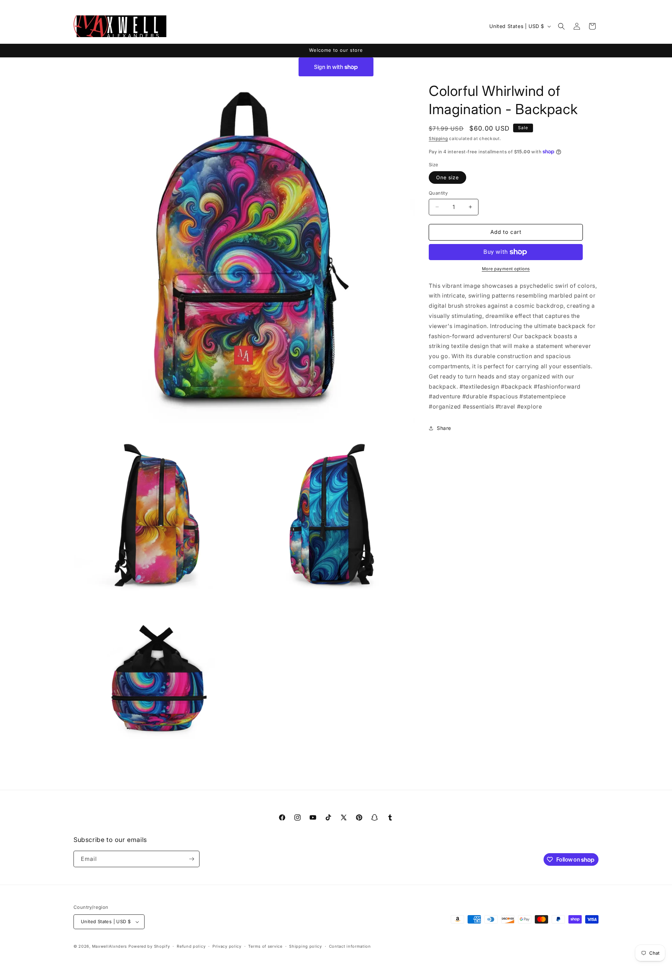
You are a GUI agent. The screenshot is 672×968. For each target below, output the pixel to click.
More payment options (506, 268)
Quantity (438, 193)
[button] (561, 26)
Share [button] (444, 428)
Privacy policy (226, 946)
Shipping (438, 138)
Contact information (350, 946)
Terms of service (265, 946)
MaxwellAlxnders (109, 946)
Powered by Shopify (149, 946)
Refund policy (191, 946)
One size (447, 177)
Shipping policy (305, 946)
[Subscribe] (191, 859)
